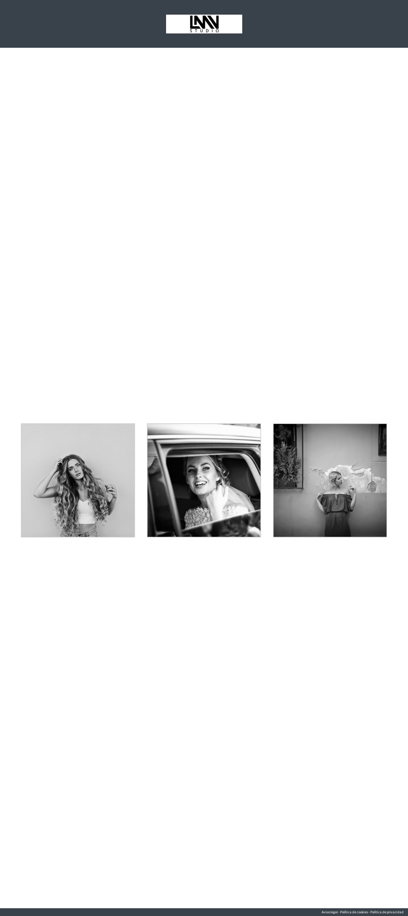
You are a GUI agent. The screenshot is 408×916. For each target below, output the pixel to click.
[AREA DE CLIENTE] (330, 426)
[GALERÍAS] (204, 426)
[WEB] (78, 426)
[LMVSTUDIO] (204, 24)
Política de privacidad (387, 912)
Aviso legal (330, 912)
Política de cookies (354, 912)
